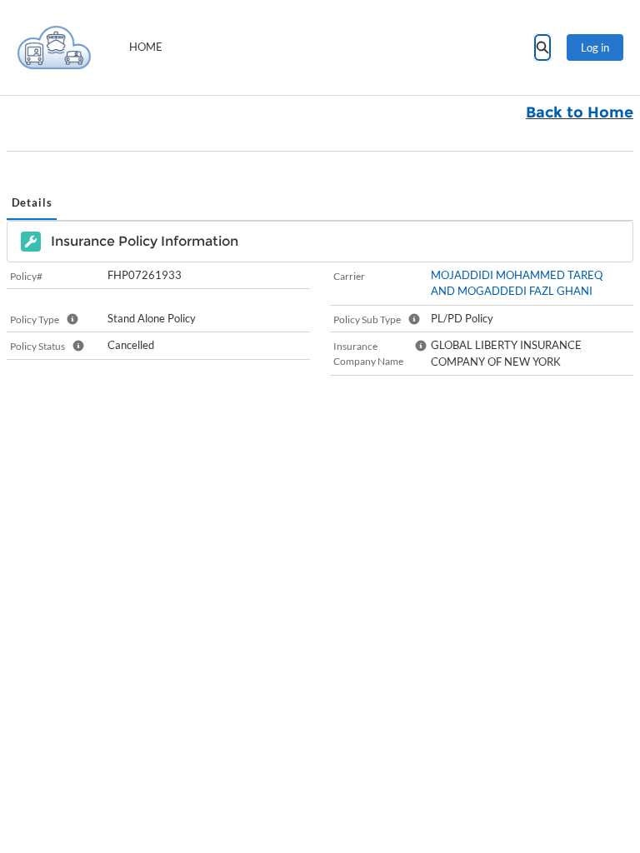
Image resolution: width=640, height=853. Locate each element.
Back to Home (579, 112)
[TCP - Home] (54, 47)
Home (145, 46)
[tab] (32, 204)
